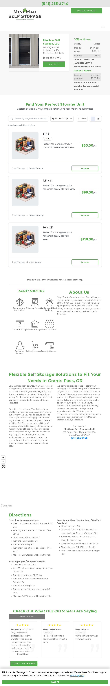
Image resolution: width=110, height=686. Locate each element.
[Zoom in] (3, 457)
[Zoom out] (3, 461)
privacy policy (77, 675)
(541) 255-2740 (52, 57)
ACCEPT (55, 681)
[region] (55, 481)
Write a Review (27, 617)
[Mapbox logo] (7, 505)
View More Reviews (24, 663)
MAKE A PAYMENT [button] (86, 11)
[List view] (93, 119)
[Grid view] (98, 119)
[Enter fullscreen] (3, 467)
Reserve (85, 168)
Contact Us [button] (54, 64)
